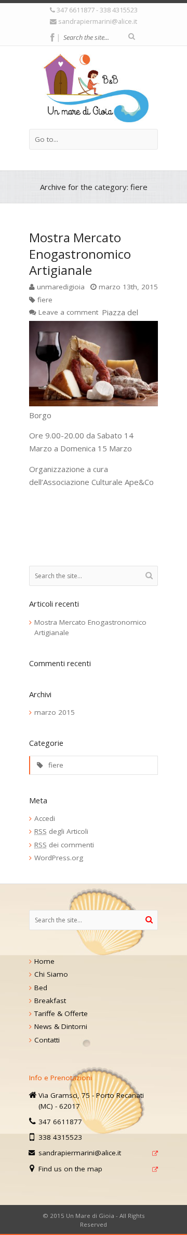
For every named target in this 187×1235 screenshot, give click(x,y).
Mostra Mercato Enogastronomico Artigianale (80, 253)
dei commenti (64, 844)
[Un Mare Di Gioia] (93, 87)
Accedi (44, 818)
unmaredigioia (61, 286)
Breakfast (50, 1000)
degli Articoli (61, 831)
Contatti (47, 1040)
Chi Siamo (51, 974)
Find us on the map (70, 1168)
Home (44, 961)
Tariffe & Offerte (61, 1013)
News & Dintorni (60, 1026)
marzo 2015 (54, 712)
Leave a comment (68, 312)
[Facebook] (52, 37)
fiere (44, 299)
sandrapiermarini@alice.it (97, 21)
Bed (40, 987)
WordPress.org (58, 857)
